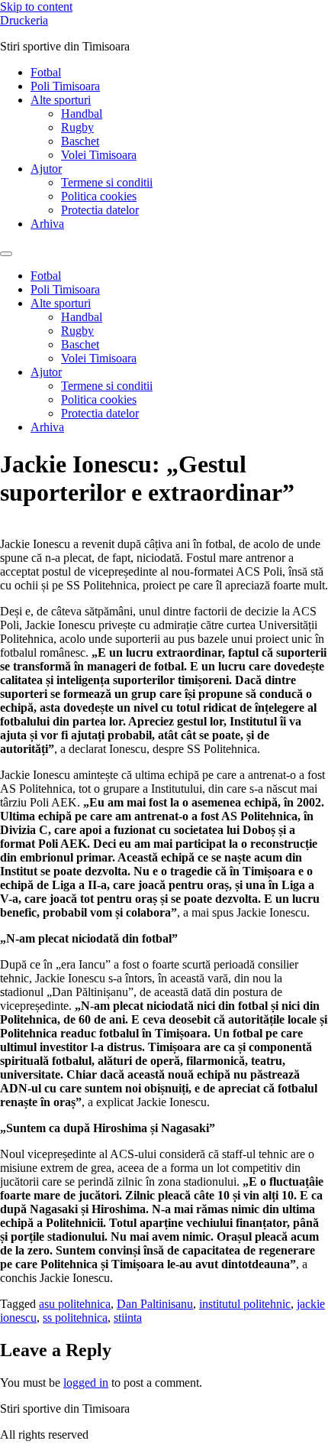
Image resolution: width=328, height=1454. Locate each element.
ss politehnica (75, 1317)
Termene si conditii (107, 182)
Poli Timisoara (65, 86)
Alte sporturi (61, 99)
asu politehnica (75, 1303)
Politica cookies (99, 196)
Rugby (77, 127)
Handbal (81, 113)
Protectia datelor (100, 209)
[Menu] (6, 254)
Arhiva (47, 223)
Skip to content (36, 6)
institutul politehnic (245, 1303)
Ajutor (46, 168)
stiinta (128, 1317)
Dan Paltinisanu (155, 1303)
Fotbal (46, 72)
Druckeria (24, 20)
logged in (85, 1382)
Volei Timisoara (99, 154)
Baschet (80, 141)
